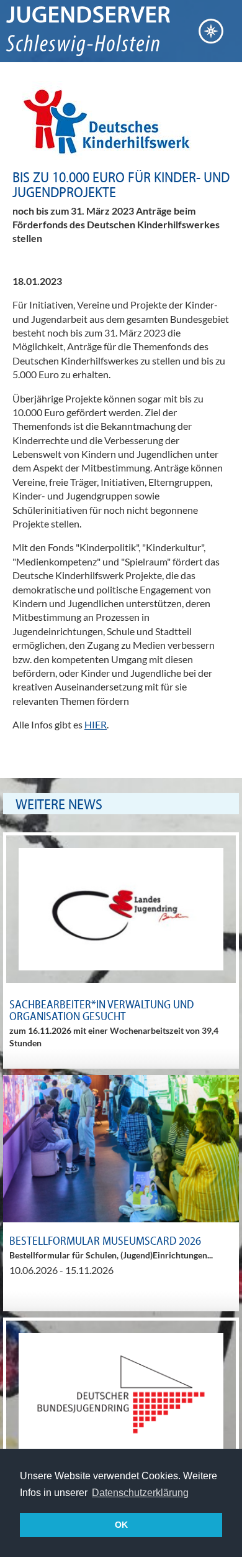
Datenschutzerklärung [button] (140, 1492)
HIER (95, 724)
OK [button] (121, 1525)
